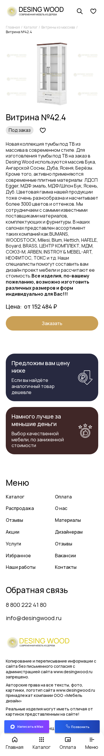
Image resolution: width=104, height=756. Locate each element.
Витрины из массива (58, 27)
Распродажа (20, 508)
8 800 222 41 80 (26, 605)
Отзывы (14, 520)
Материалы (68, 520)
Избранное (18, 555)
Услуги (13, 544)
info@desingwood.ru (34, 618)
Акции (12, 532)
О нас (61, 508)
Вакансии (65, 555)
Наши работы (21, 567)
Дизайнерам (69, 532)
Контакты (66, 567)
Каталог (31, 27)
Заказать (52, 323)
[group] (52, 74)
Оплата (63, 497)
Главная (13, 27)
